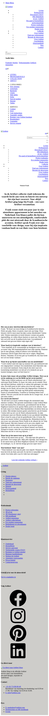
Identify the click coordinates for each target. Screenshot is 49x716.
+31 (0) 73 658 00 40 (13, 687)
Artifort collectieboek (13, 520)
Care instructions (16, 113)
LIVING (13, 74)
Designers (9, 480)
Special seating (15, 99)
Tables (12, 103)
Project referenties (11, 510)
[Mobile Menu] (47, 140)
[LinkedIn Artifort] (18, 659)
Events (7, 712)
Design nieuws (10, 476)
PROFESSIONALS (17, 77)
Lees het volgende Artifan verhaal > (24, 460)
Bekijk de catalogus (12, 478)
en (6, 69)
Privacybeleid (10, 560)
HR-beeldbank (10, 516)
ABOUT (13, 81)
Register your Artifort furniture (21, 117)
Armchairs (14, 89)
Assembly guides (16, 115)
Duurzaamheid (10, 488)
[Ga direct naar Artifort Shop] (12, 668)
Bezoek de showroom (13, 484)
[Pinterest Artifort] (18, 641)
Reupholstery (15, 119)
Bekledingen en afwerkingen (15, 524)
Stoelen (15, 63)
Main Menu (9, 3)
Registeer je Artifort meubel (15, 552)
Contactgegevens (11, 562)
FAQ (12, 111)
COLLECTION (16, 79)
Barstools (13, 91)
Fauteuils (8, 63)
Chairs (12, 93)
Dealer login (9, 526)
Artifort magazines (12, 518)
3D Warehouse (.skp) (13, 514)
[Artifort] (9, 7)
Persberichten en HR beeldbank (16, 710)
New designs (14, 87)
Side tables (14, 95)
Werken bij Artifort (12, 556)
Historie (8, 486)
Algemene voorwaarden (14, 558)
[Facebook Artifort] (18, 606)
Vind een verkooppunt (13, 482)
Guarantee (13, 121)
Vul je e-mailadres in (8, 577)
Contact (13, 109)
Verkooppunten (24, 63)
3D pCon (8, 512)
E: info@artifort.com (12, 693)
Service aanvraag (11, 548)
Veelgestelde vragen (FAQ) (15, 550)
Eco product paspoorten (14, 522)
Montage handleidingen (13, 554)
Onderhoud (9, 544)
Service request (15, 123)
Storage (12, 101)
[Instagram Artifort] (18, 624)
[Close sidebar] (47, 142)
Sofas (12, 97)
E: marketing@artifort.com (15, 707)
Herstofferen (9, 490)
